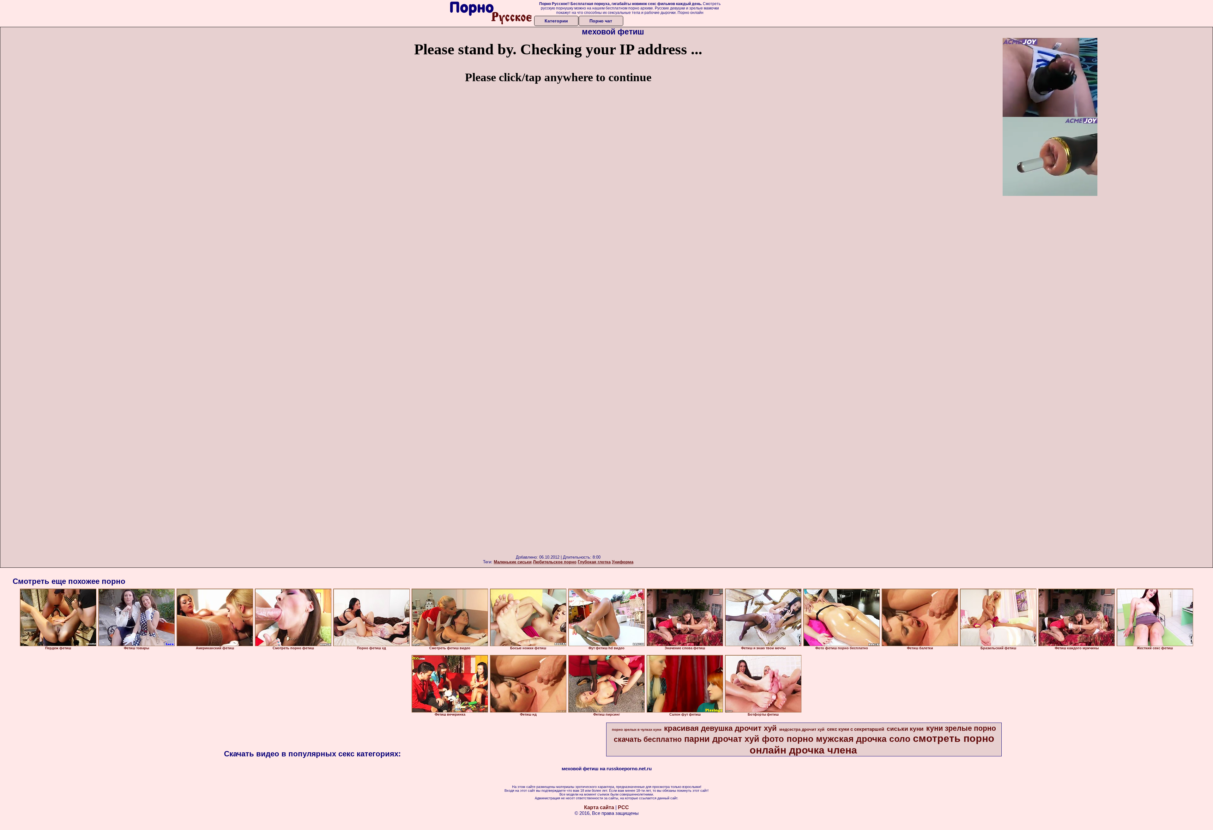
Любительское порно (554, 562)
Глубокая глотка (594, 562)
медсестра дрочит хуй (801, 729)
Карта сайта (599, 807)
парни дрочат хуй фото (734, 739)
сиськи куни (905, 728)
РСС (623, 807)
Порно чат (600, 20)
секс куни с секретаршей (855, 729)
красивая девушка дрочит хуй (720, 728)
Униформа (622, 562)
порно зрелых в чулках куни (636, 729)
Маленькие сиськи (513, 562)
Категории (556, 20)
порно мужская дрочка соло (848, 739)
